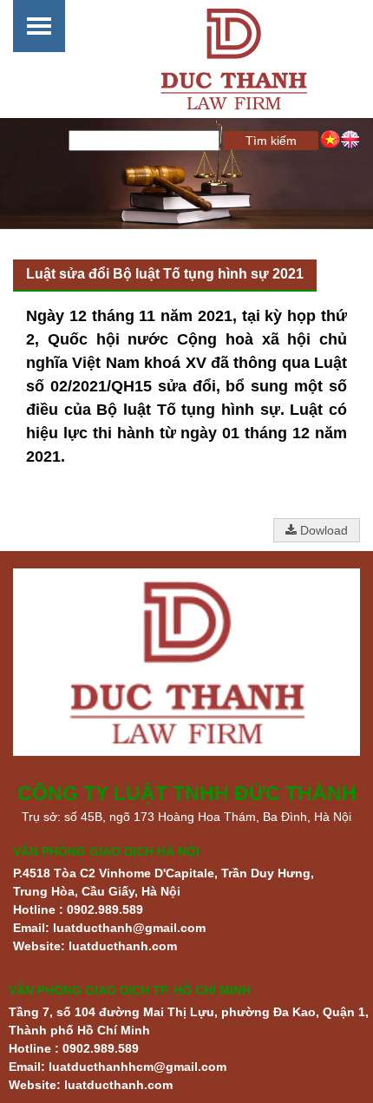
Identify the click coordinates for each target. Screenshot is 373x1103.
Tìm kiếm (271, 141)
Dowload (322, 530)
